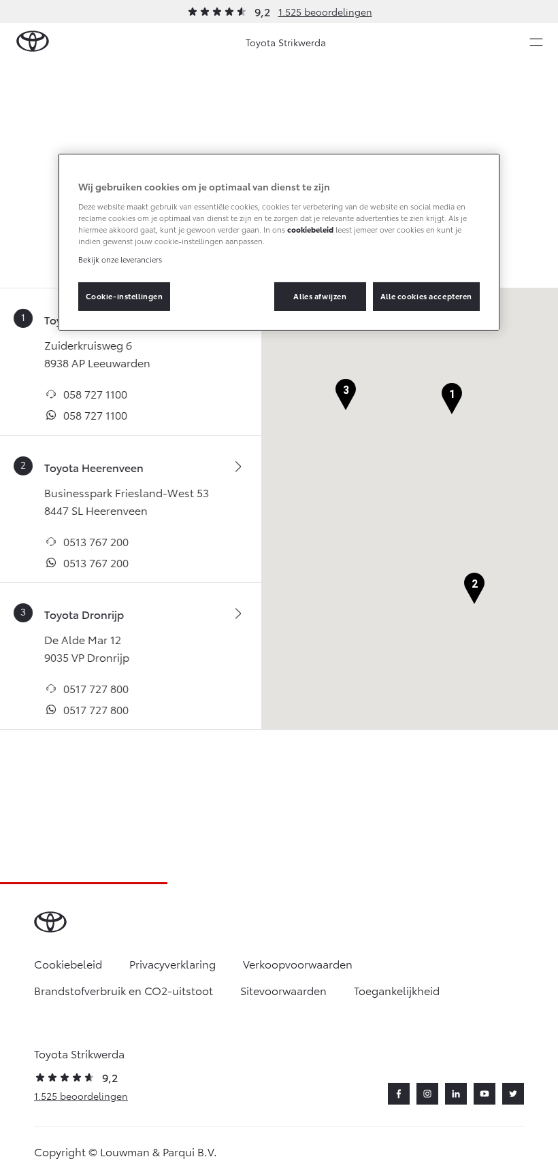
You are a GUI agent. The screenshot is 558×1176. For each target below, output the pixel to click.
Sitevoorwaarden (283, 990)
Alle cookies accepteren (426, 295)
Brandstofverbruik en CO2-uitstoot (123, 990)
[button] (452, 399)
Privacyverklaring (172, 963)
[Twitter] (513, 1094)
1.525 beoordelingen (325, 11)
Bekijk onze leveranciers (120, 259)
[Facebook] (399, 1094)
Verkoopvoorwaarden (297, 963)
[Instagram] (427, 1094)
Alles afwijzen (319, 295)
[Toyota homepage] (32, 42)
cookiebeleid (310, 229)
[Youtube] (484, 1094)
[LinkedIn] (456, 1094)
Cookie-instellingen (124, 295)
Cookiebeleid (68, 963)
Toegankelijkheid (397, 990)
